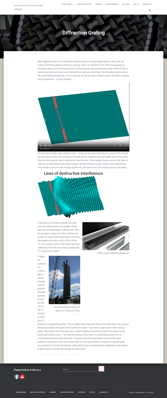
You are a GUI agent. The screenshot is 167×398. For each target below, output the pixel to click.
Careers (98, 4)
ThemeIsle (149, 392)
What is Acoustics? (84, 4)
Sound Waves (67, 4)
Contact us (146, 4)
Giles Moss (75, 314)
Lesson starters (111, 4)
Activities (125, 4)
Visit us (136, 4)
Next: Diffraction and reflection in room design (59, 354)
